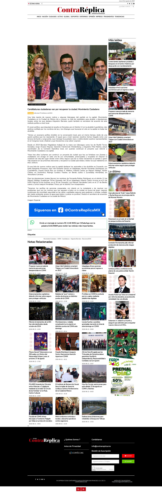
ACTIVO (60, 17)
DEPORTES (75, 17)
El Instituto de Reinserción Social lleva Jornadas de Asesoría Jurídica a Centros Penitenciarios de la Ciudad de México (67, 387)
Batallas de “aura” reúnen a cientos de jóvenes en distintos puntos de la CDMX (66, 296)
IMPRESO (99, 17)
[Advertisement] (67, 32)
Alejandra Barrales (76, 239)
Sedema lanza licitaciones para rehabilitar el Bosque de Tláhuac (93, 418)
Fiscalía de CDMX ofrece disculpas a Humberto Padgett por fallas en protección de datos (40, 419)
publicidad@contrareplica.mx (122, 482)
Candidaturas (66, 239)
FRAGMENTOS (109, 17)
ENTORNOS (84, 17)
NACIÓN (45, 17)
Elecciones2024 (86, 239)
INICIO (39, 17)
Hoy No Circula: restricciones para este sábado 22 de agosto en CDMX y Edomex (94, 386)
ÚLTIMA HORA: (34, 4)
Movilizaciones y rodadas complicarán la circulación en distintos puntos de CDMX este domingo (66, 325)
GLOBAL (67, 17)
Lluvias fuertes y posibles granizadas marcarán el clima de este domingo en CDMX (93, 324)
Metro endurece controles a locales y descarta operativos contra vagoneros (65, 419)
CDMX (59, 239)
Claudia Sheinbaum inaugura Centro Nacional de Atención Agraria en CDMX (65, 354)
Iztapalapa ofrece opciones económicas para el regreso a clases (92, 268)
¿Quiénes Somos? (124, 6)
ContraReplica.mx (81, 482)
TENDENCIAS (119, 17)
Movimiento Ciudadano (50, 239)
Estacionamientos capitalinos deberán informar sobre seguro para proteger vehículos (40, 296)
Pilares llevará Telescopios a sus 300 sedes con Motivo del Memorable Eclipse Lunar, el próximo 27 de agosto (40, 355)
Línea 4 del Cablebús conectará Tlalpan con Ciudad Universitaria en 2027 (66, 268)
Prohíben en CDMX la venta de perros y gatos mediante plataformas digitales (93, 296)
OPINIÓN (92, 17)
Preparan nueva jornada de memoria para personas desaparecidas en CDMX (38, 268)
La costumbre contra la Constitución (53, 4)
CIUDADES (53, 17)
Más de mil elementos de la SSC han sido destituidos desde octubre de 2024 (40, 324)
